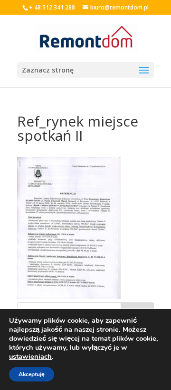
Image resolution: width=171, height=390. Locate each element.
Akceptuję (32, 374)
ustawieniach (30, 356)
